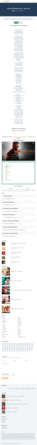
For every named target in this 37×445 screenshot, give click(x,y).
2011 (7, 344)
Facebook (14, 136)
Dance (4, 320)
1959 (30, 348)
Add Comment (5, 363)
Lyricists (3, 422)
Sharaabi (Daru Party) (22, 336)
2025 (7, 343)
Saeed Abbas (7, 173)
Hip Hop (4, 325)
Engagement (5, 321)
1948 (23, 349)
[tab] (16, 22)
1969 (7, 348)
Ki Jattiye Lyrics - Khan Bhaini (11, 411)
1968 (9, 348)
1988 (27, 345)
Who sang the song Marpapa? (8, 202)
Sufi (3, 338)
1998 (5, 345)
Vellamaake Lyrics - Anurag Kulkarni (16, 271)
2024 (10, 343)
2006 (19, 344)
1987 (30, 345)
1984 (5, 347)
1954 (9, 349)
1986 (32, 345)
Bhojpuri (13, 436)
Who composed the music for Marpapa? (10, 208)
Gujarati (18, 436)
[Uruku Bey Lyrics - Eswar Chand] (6, 300)
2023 (12, 343)
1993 (16, 345)
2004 (23, 344)
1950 (18, 349)
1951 (16, 349)
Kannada (6, 436)
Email (15, 360)
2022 (14, 343)
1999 (3, 345)
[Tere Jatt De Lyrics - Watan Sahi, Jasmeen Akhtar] (3, 244)
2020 (19, 343)
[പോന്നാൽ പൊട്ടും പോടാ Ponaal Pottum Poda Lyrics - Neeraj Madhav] (6, 290)
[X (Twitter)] (3, 385)
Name (4, 360)
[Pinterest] (6, 385)
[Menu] (33, 1)
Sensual (4, 336)
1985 (3, 347)
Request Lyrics (27, 388)
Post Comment (5, 378)
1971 (3, 348)
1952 (14, 349)
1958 (32, 348)
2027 (3, 343)
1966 (14, 348)
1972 (32, 347)
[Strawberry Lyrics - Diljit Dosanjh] (3, 253)
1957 (3, 349)
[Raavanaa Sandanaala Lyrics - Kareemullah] (6, 309)
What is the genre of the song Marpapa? (10, 233)
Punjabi (3, 436)
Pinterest (18, 136)
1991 (21, 345)
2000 (32, 344)
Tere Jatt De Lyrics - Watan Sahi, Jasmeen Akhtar (18, 243)
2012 (5, 344)
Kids (3, 326)
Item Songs (20, 325)
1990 (23, 345)
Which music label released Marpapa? (10, 227)
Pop (6, 177)
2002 (28, 344)
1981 (12, 347)
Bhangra (19, 317)
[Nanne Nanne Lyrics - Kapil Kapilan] (6, 281)
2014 (32, 343)
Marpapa (10, 190)
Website (26, 360)
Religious (19, 334)
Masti (19, 327)
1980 (14, 347)
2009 (12, 344)
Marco (6, 168)
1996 (9, 345)
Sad (18, 335)
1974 (27, 347)
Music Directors (4, 418)
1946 (28, 349)
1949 (21, 349)
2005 (21, 344)
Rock (3, 335)
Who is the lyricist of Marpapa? (8, 214)
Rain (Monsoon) (5, 334)
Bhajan (4, 317)
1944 (32, 349)
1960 (28, 348)
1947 (25, 349)
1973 (30, 347)
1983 (7, 347)
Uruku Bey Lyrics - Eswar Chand (16, 299)
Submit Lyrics (33, 388)
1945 (30, 349)
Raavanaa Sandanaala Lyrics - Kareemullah (17, 308)
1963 (21, 348)
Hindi (31, 435)
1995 (12, 345)
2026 (5, 343)
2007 (16, 344)
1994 (14, 345)
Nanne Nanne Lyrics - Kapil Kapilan (16, 280)
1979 (16, 347)
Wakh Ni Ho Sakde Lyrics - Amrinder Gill (17, 247)
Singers (3, 419)
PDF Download (22, 130)
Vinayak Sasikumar (8, 175)
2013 (3, 344)
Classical (19, 318)
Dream (19, 320)
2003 (25, 344)
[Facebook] (2, 385)
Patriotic (19, 330)
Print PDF (15, 130)
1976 (23, 347)
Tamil (33, 435)
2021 (16, 343)
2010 (9, 344)
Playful (19, 331)
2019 (21, 343)
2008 (14, 344)
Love (19, 326)
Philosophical (5, 331)
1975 (25, 347)
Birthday (4, 318)
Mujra (19, 329)
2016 (27, 343)
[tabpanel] (18, 74)
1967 (12, 348)
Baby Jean (7, 170)
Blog (13, 388)
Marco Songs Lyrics (18, 186)
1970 (5, 348)
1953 (12, 349)
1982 (9, 347)
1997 (7, 345)
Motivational (5, 329)
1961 (25, 348)
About (10, 388)
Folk (3, 322)
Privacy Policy (17, 388)
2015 (30, 343)
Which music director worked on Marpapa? (11, 220)
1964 (18, 348)
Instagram (27, 136)
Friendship (20, 322)
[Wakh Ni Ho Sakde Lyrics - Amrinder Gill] (3, 248)
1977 (21, 347)
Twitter (22, 136)
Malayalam (24, 435)
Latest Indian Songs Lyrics (16, 443)
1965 (16, 348)
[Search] (34, 1)
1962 (23, 348)
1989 (25, 345)
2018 (23, 343)
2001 (30, 344)
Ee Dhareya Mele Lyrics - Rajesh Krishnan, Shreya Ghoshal (16, 404)
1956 (5, 349)
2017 (25, 343)
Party (4, 330)
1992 (18, 345)
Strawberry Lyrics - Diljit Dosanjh (16, 252)
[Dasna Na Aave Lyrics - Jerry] (3, 262)
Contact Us (22, 388)
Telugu (28, 435)
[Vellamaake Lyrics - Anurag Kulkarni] (6, 271)
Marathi (10, 436)
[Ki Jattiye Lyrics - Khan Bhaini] (3, 257)
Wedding (4, 327)
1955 (7, 349)
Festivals (19, 321)
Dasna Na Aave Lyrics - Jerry (15, 261)
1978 (18, 347)
